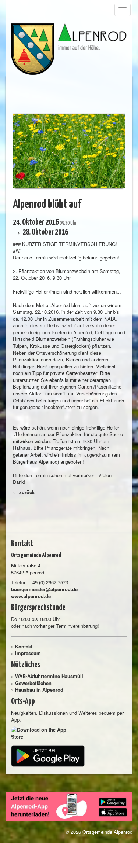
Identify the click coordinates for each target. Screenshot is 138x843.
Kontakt (23, 646)
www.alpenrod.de (31, 596)
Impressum (28, 652)
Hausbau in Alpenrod (39, 689)
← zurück (24, 492)
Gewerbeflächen (33, 683)
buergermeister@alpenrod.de (44, 589)
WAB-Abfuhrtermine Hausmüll (49, 676)
